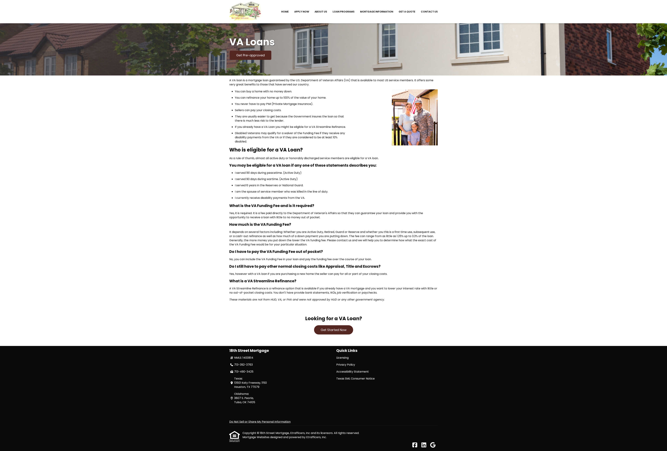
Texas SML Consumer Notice (355, 379)
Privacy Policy (345, 365)
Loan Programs (344, 11)
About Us (321, 11)
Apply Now (301, 11)
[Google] (432, 445)
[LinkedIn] (423, 445)
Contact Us (429, 11)
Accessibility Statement (352, 372)
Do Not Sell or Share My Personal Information (260, 422)
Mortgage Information (376, 11)
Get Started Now (334, 330)
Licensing (342, 358)
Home (285, 11)
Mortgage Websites (256, 437)
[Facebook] (414, 445)
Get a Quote (407, 11)
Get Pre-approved (250, 55)
